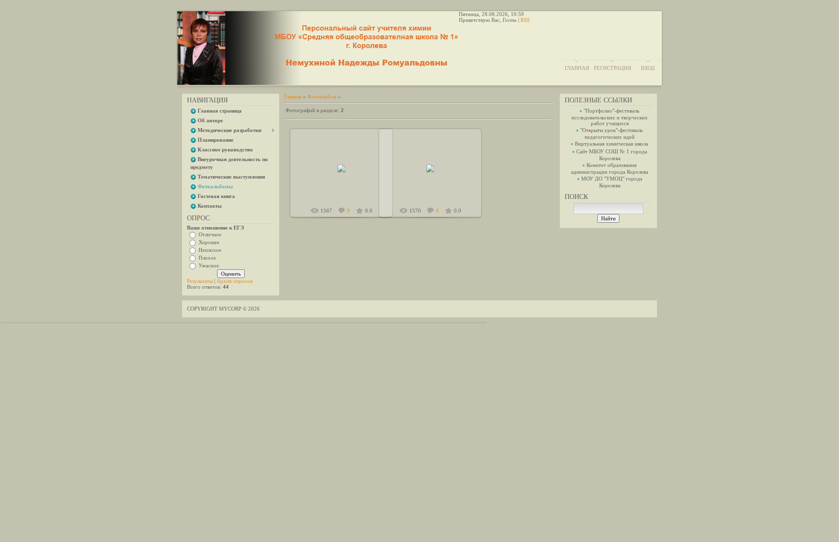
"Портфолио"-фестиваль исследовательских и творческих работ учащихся (609, 117)
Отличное (210, 234)
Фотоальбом (321, 96)
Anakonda (345, 176)
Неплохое (210, 250)
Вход (648, 68)
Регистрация (612, 68)
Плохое (207, 258)
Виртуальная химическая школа (611, 144)
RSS (525, 20)
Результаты (200, 281)
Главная (577, 68)
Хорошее (209, 242)
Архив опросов (234, 281)
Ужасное (209, 265)
